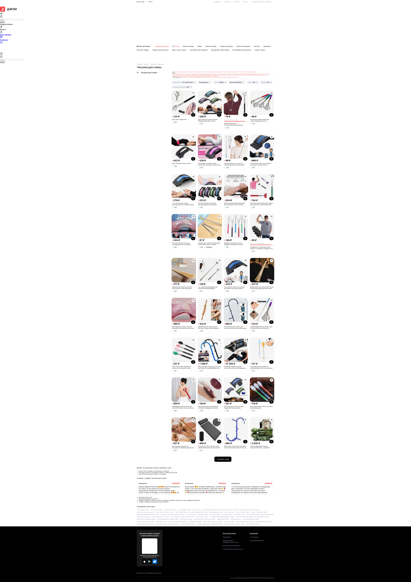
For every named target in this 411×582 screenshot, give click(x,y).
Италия (201, 77)
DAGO (217, 74)
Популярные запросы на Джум (261, 1)
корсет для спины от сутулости (213, 521)
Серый (202, 71)
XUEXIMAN (208, 76)
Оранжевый (211, 71)
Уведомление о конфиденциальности (230, 541)
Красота (257, 46)
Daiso (220, 74)
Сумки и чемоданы (243, 46)
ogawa (225, 75)
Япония (237, 77)
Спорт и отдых (260, 50)
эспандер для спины (194, 521)
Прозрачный (254, 71)
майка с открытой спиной (259, 512)
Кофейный (225, 71)
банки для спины (202, 514)
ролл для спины (229, 521)
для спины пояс (230, 512)
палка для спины (239, 514)
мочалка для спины (186, 519)
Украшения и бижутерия (220, 50)
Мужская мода (210, 46)
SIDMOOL (252, 75)
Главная (139, 64)
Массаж (161, 64)
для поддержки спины (216, 512)
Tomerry (180, 76)
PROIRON (235, 75)
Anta (190, 74)
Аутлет (177, 46)
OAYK (223, 75)
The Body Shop (175, 76)
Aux (198, 74)
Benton (205, 74)
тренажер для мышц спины (145, 521)
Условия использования (231, 546)
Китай (205, 77)
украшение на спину (202, 517)
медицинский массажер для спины (148, 514)
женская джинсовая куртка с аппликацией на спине (252, 517)
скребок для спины (223, 519)
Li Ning (186, 75)
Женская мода (188, 46)
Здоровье (266, 46)
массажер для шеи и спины (244, 521)
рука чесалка (197, 510)
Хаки (238, 71)
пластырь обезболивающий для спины (222, 517)
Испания (198, 77)
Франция (233, 77)
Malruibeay (194, 75)
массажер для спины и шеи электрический (259, 514)
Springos (258, 75)
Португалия (216, 77)
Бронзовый (248, 71)
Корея (208, 77)
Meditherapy (199, 75)
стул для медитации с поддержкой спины (209, 524)
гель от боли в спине (242, 512)
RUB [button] (150, 1)
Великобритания (184, 77)
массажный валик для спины (165, 512)
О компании (254, 537)
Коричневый (220, 71)
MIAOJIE (204, 75)
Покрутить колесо (162, 46)
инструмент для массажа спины (234, 524)
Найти (2, 22)
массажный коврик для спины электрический (217, 510)
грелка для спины (161, 521)
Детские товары (143, 50)
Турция (225, 77)
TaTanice (266, 75)
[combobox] (11, 20)
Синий (176, 71)
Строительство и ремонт (199, 50)
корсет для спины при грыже (178, 521)
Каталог (245, 1)
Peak (229, 75)
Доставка (227, 1)
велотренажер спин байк (251, 519)
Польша (212, 77)
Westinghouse (197, 76)
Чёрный (194, 71)
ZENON (212, 76)
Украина (229, 77)
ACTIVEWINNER (175, 74)
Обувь (199, 46)
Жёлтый (206, 71)
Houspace (251, 74)
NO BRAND (215, 75)
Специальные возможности (233, 549)
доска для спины (227, 514)
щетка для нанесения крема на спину (172, 514)
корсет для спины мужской (145, 512)
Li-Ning (189, 75)
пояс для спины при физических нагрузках (246, 510)
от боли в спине (191, 514)
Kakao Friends (175, 75)
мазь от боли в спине (252, 524)
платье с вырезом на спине (160, 517)
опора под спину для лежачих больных (167, 524)
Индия (194, 77)
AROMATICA (194, 74)
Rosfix (245, 75)
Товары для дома (226, 46)
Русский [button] (141, 2)
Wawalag (192, 76)
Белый (215, 71)
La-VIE (183, 75)
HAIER (242, 74)
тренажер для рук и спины (263, 521)
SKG (255, 75)
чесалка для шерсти (170, 510)
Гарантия (237, 1)
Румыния (221, 77)
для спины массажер (143, 517)
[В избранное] (193, 93)
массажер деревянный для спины (168, 519)
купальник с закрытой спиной (146, 519)
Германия (190, 77)
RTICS (248, 75)
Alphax (187, 74)
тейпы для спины (236, 519)
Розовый (180, 71)
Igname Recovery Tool (261, 74)
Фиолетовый (189, 71)
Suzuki (262, 75)
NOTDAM (219, 75)
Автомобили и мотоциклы (241, 50)
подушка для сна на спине (145, 524)
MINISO (208, 75)
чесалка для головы (184, 510)
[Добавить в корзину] (193, 115)
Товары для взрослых (160, 50)
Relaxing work (241, 75)
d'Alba (214, 74)
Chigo (211, 74)
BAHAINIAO (201, 74)
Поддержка (217, 1)
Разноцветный (242, 71)
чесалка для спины (143, 510)
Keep (180, 75)
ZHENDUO (217, 76)
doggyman (224, 74)
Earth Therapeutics (236, 74)
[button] (144, 561)
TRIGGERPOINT (186, 76)
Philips (231, 75)
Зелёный (184, 71)
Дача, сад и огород (179, 50)
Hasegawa (246, 74)
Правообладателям (257, 540)
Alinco (184, 74)
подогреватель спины (188, 524)
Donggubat (229, 74)
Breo (209, 74)
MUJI (211, 75)
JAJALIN (268, 74)
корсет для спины (181, 512)
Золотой (230, 71)
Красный (198, 71)
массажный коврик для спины (197, 512)
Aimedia (181, 74)
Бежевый (234, 71)
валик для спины (215, 514)
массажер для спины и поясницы (204, 519)
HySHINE (255, 74)
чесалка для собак (156, 510)
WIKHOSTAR (203, 76)
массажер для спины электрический (182, 517)
